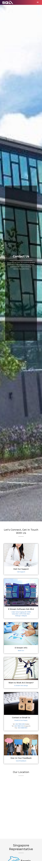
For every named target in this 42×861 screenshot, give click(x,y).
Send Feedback (21, 761)
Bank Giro (21, 650)
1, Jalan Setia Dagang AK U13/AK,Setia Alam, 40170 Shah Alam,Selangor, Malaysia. (21, 613)
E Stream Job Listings (21, 685)
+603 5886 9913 (22, 728)
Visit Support (21, 572)
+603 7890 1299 (20, 724)
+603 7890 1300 (19, 726)
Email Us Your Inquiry (21, 720)
